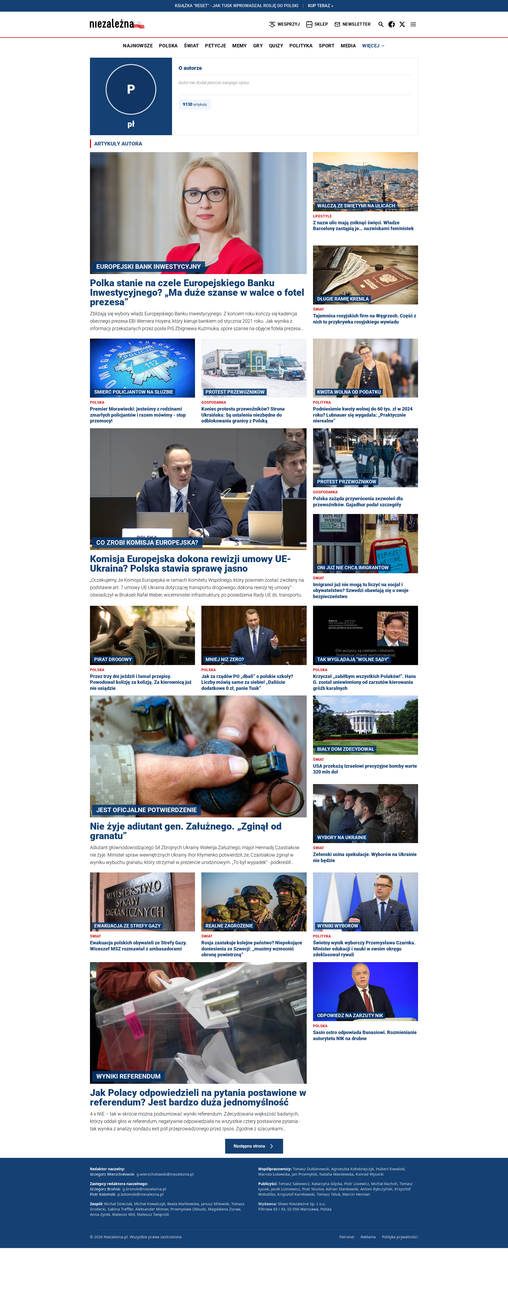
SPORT (326, 45)
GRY (258, 45)
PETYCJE (215, 45)
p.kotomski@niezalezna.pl (140, 1194)
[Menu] (413, 24)
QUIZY (276, 45)
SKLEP (321, 24)
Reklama (368, 1236)
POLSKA (168, 45)
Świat (318, 309)
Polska (97, 402)
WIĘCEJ (370, 45)
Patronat (346, 1236)
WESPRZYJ (289, 24)
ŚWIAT (191, 45)
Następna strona (249, 1146)
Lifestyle (322, 216)
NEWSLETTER (356, 24)
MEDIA (348, 45)
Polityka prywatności (400, 1236)
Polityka (322, 402)
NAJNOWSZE (138, 45)
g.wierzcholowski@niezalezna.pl (165, 1174)
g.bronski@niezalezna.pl (144, 1188)
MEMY (239, 45)
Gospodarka (213, 402)
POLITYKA (300, 45)
